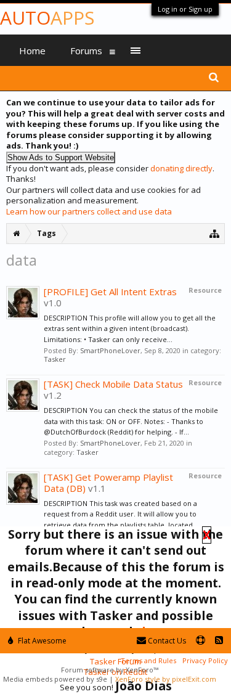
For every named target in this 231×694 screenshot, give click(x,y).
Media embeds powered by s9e (55, 679)
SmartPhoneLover (110, 350)
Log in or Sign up (185, 9)
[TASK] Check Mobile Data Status (113, 384)
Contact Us (166, 640)
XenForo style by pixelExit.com (165, 679)
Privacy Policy (205, 660)
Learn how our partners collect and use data (89, 211)
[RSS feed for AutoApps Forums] (219, 640)
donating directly (181, 168)
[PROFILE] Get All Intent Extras (110, 291)
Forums (86, 50)
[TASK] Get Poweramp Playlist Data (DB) (108, 482)
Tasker (55, 359)
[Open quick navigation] (214, 233)
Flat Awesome (41, 640)
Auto (47, 17)
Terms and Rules (148, 660)
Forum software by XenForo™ (109, 669)
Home (32, 50)
